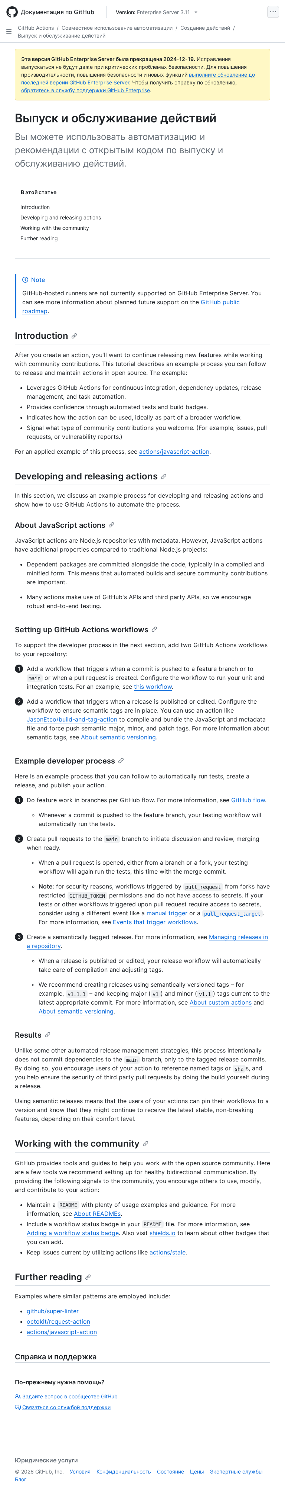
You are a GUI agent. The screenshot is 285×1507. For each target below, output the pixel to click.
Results (28, 1035)
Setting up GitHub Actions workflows (81, 629)
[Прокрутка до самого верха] (268, 1490)
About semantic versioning (118, 737)
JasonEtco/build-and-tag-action (72, 719)
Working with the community (77, 1143)
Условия (80, 1471)
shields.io (163, 1233)
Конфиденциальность (123, 1471)
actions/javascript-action (174, 451)
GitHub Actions (36, 28)
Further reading (48, 1277)
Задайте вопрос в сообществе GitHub (70, 1396)
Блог (20, 1479)
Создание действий (205, 28)
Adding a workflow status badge (73, 1233)
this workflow (153, 686)
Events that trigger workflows (155, 922)
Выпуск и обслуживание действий (61, 35)
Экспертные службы (236, 1471)
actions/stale (168, 1252)
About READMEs (97, 1213)
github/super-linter (53, 1311)
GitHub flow (248, 800)
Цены (197, 1471)
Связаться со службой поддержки (66, 1407)
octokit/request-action (58, 1321)
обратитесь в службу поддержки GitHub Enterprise (85, 90)
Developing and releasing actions (86, 476)
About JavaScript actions (60, 525)
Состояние (170, 1471)
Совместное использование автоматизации (117, 28)
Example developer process (65, 760)
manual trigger (167, 913)
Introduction (41, 335)
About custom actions (221, 1002)
